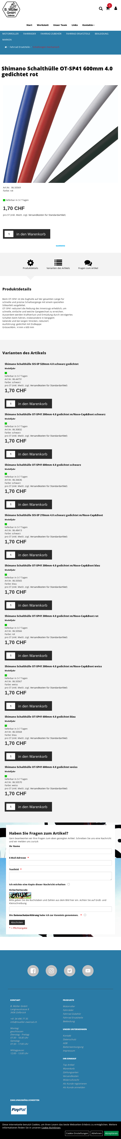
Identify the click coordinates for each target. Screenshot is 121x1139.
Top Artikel (68, 1064)
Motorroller (10, 33)
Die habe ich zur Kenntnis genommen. (44, 915)
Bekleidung (101, 33)
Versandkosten (70, 1076)
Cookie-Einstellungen (77, 1133)
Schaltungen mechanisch (46, 46)
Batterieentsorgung (73, 1046)
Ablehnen (97, 1133)
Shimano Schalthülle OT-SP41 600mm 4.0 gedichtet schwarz (43, 465)
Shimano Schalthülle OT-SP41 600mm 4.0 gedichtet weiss (41, 767)
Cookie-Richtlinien (50, 1127)
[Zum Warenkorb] (108, 9)
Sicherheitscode (18, 889)
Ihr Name (14, 846)
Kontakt (67, 1035)
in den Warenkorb (31, 234)
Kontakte (87, 25)
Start (29, 25)
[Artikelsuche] (101, 8)
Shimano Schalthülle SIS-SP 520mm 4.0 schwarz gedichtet (41, 364)
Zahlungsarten (70, 1072)
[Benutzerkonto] (116, 8)
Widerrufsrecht (71, 1079)
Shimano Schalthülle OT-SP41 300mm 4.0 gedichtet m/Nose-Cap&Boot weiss (53, 666)
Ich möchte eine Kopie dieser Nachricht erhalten (37, 884)
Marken (7, 39)
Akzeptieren (111, 1133)
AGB (65, 1043)
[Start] (6, 46)
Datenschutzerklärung (26, 915)
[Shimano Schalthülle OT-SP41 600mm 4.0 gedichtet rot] (60, 134)
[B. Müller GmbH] (11, 9)
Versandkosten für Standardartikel (47, 214)
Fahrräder (29, 33)
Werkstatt (43, 25)
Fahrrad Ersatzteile (78, 33)
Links (75, 25)
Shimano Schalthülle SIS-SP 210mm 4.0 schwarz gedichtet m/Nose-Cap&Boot (54, 515)
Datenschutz (69, 1039)
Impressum (69, 1050)
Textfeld (14, 869)
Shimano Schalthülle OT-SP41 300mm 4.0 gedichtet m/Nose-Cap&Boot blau (52, 565)
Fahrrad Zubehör (51, 33)
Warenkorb (69, 1068)
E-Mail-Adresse (17, 857)
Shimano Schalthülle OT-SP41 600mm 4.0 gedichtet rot (57, 71)
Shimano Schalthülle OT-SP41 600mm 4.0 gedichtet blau (40, 716)
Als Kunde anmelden (74, 1087)
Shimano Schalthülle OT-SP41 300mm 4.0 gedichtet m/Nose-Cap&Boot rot (51, 616)
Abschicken (17, 922)
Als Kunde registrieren (75, 1083)
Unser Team (60, 25)
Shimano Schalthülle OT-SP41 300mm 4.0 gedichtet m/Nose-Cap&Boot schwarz (55, 414)
